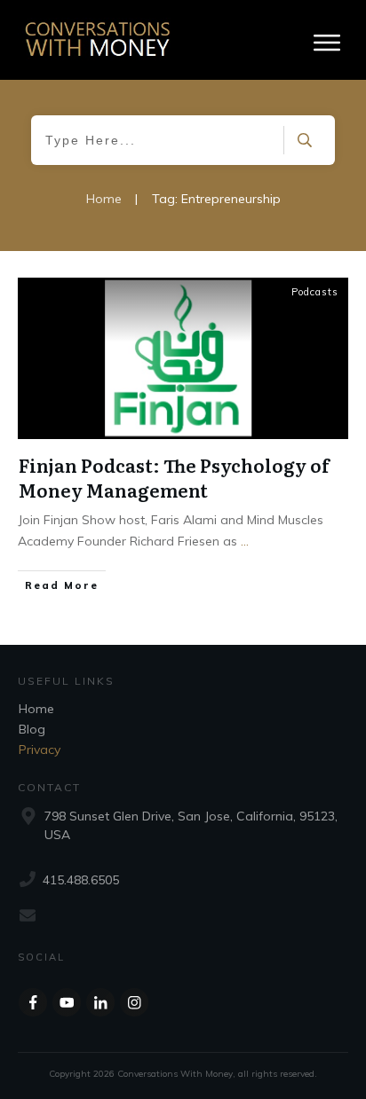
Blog (32, 729)
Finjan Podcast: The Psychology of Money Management (174, 477)
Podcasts (314, 292)
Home (36, 709)
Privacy (39, 750)
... (245, 541)
